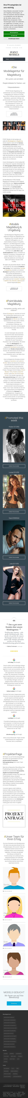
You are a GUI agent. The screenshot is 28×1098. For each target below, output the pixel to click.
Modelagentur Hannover (9, 1030)
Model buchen (7, 1073)
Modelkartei (14, 347)
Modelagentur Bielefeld (9, 1046)
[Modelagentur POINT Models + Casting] (14, 55)
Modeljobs (15, 47)
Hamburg (19, 280)
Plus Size (14, 373)
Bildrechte (22, 1086)
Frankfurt (6, 280)
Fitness (20, 1056)
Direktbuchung (14, 466)
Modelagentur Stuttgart (10, 1036)
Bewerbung (14, 1003)
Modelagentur (10, 313)
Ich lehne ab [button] (14, 35)
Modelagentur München (9, 1020)
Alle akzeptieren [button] (14, 32)
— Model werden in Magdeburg (14, 114)
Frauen (5, 1053)
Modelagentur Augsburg (10, 1041)
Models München (7, 1093)
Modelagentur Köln (8, 1033)
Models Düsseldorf (12, 1094)
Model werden (14, 1071)
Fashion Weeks (7, 1076)
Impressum (22, 1087)
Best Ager (13, 1056)
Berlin (19, 282)
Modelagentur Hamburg (9, 1022)
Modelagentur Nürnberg (9, 1038)
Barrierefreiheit (16, 1086)
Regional (15, 1073)
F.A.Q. (13, 1068)
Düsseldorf (17, 279)
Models (15, 319)
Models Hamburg (16, 1093)
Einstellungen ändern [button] (14, 38)
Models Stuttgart (12, 1096)
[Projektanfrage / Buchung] (14, 826)
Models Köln (5, 1096)
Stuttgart (22, 279)
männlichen (13, 361)
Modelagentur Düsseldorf (10, 1028)
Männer (11, 1053)
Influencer (6, 1068)
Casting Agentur (17, 1076)
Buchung (9, 47)
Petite (5, 1061)
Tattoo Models (13, 371)
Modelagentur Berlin (9, 1017)
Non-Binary (18, 1053)
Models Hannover (20, 1094)
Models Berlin (21, 1092)
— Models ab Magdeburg (14, 289)
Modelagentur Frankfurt (10, 1025)
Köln (10, 280)
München (14, 280)
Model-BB (19, 1096)
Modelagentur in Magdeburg (15, 141)
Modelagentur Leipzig (9, 1044)
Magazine (6, 1071)
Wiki (21, 47)
